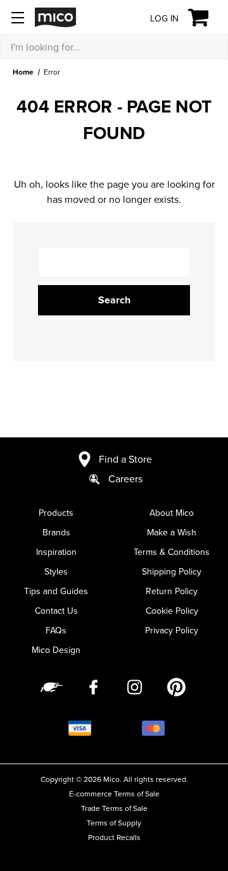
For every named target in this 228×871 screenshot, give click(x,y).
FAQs (56, 630)
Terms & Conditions (172, 551)
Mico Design (56, 649)
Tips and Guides (56, 591)
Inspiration (56, 551)
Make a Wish (171, 532)
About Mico (171, 512)
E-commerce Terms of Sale (114, 793)
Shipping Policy (171, 571)
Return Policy (172, 591)
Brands (56, 532)
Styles (56, 571)
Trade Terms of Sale (114, 808)
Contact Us (56, 610)
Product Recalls (114, 837)
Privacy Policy (171, 630)
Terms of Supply (114, 822)
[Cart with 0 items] (205, 17)
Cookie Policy (172, 610)
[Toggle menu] (17, 17)
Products (56, 512)
